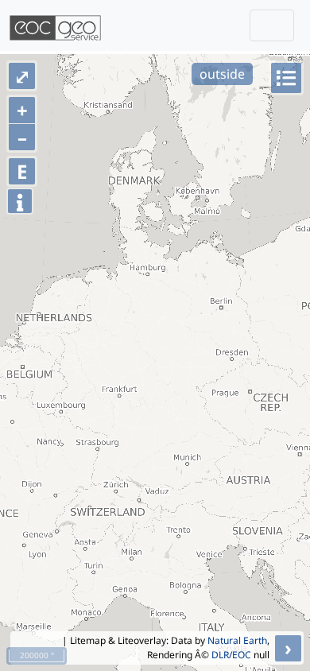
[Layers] (286, 78)
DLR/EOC (231, 654)
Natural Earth (237, 640)
